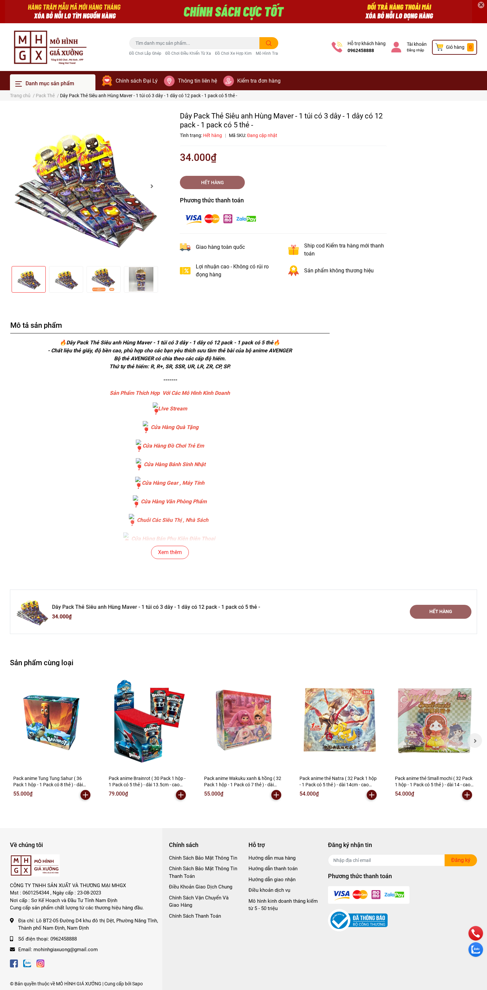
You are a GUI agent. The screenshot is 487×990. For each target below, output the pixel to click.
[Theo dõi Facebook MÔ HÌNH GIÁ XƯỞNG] (14, 963)
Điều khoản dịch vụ (269, 890)
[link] (155, 408)
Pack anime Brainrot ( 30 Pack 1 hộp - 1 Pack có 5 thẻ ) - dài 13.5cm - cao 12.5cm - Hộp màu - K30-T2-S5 (147, 785)
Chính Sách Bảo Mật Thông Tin (203, 858)
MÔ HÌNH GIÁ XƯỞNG (78, 983)
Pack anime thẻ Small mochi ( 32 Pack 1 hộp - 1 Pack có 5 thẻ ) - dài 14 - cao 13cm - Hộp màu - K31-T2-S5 (433, 785)
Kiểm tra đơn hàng (259, 81)
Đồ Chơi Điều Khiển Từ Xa (188, 53)
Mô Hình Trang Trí (272, 53)
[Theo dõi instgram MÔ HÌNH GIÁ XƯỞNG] (40, 963)
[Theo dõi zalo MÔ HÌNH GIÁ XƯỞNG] (27, 963)
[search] (268, 43)
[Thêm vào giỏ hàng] (85, 795)
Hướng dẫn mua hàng (272, 858)
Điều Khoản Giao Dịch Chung (200, 887)
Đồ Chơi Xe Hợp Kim (233, 53)
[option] (84, 186)
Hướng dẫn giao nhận (272, 880)
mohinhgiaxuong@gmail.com (65, 950)
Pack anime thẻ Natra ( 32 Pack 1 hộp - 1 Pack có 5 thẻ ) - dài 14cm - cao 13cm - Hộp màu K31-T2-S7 (338, 785)
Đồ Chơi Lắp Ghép (145, 53)
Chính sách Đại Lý (137, 81)
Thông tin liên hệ (197, 81)
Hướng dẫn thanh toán (273, 869)
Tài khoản (417, 44)
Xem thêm (170, 552)
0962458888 (361, 50)
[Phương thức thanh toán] (220, 218)
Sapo (137, 983)
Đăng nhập (415, 50)
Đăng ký (460, 860)
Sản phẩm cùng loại (42, 662)
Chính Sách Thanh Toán (195, 916)
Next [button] (151, 186)
